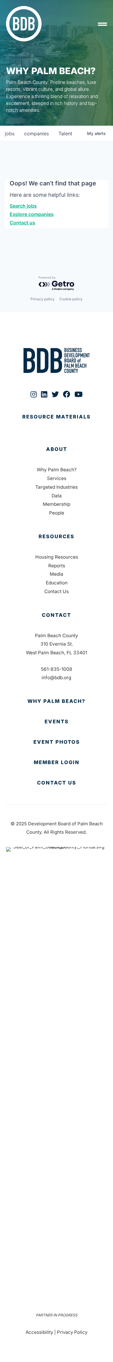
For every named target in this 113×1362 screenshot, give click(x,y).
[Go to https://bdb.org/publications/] (56, 423)
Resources (56, 536)
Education (56, 583)
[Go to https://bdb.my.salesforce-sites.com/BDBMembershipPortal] (56, 762)
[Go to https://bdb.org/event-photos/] (56, 742)
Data (57, 496)
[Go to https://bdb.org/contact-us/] (56, 783)
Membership (56, 504)
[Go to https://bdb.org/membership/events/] (56, 722)
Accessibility (39, 1332)
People (56, 513)
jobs (9, 133)
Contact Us (56, 591)
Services (56, 478)
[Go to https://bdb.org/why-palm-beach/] (56, 701)
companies (36, 133)
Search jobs (23, 206)
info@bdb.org (56, 677)
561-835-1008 (56, 669)
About (56, 449)
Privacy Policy (72, 1332)
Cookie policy (71, 299)
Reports (56, 565)
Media (56, 574)
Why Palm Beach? (57, 469)
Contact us (22, 223)
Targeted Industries (56, 487)
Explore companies (32, 214)
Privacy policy (42, 299)
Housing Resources (56, 557)
